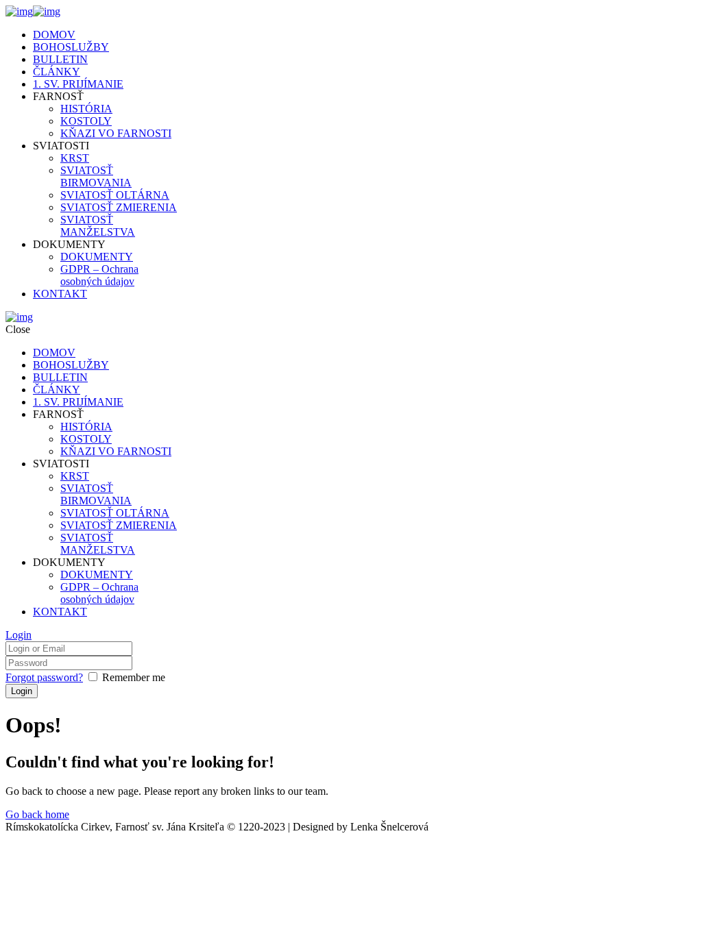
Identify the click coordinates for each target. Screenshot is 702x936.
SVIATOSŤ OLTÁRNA (114, 195)
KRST (74, 158)
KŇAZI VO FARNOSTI (115, 133)
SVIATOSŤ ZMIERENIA (118, 207)
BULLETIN (60, 59)
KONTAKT (60, 293)
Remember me (133, 677)
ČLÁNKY (56, 71)
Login (18, 635)
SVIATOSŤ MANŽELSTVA (97, 226)
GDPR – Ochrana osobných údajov (99, 275)
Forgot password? (44, 677)
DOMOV (54, 34)
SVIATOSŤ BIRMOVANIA (96, 176)
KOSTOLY (86, 121)
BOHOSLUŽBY (71, 47)
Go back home (37, 814)
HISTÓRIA (86, 108)
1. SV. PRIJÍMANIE (78, 84)
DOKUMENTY (96, 256)
